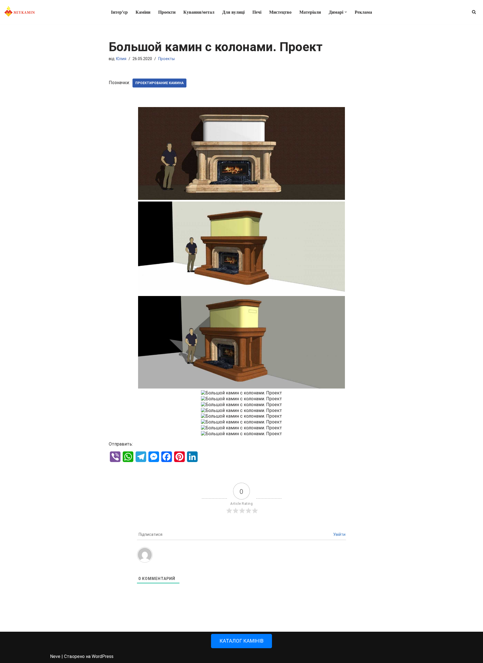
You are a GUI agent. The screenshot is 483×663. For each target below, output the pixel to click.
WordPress (102, 656)
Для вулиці (233, 12)
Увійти (339, 534)
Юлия (121, 58)
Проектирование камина (159, 83)
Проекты (166, 58)
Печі (256, 12)
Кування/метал (198, 12)
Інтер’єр (119, 12)
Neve (55, 656)
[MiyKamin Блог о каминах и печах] (19, 12)
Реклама (363, 12)
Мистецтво (280, 12)
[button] (346, 12)
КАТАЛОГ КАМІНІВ (241, 641)
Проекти (167, 12)
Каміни (143, 12)
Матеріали (310, 12)
